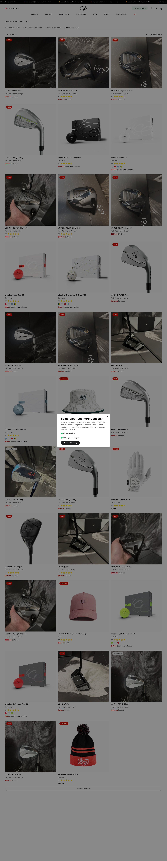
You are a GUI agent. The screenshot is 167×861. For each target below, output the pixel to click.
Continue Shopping (70, 443)
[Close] (108, 415)
